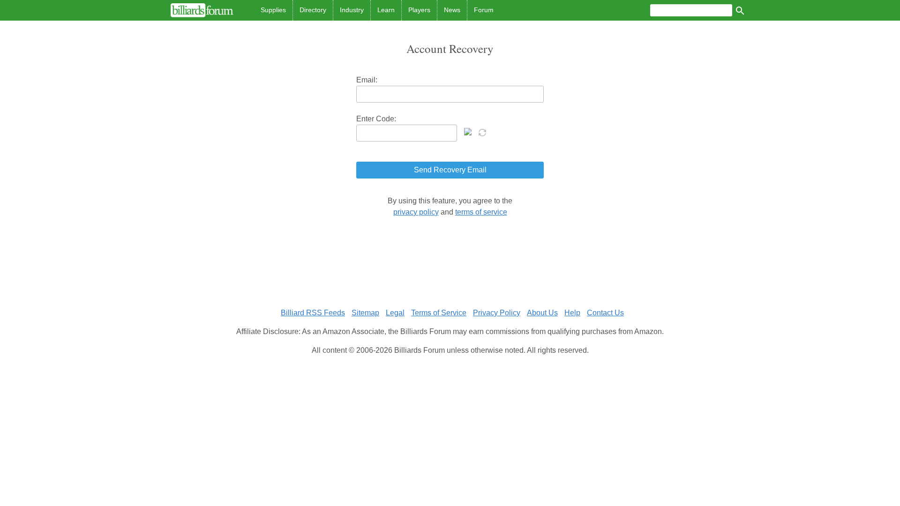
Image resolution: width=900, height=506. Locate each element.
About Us (542, 313)
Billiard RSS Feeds (313, 313)
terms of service (481, 212)
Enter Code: (376, 119)
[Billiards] (202, 10)
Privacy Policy (496, 313)
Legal (395, 313)
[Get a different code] (483, 131)
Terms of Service (438, 313)
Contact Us (605, 313)
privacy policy (416, 212)
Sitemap (365, 313)
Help (572, 313)
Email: (366, 80)
